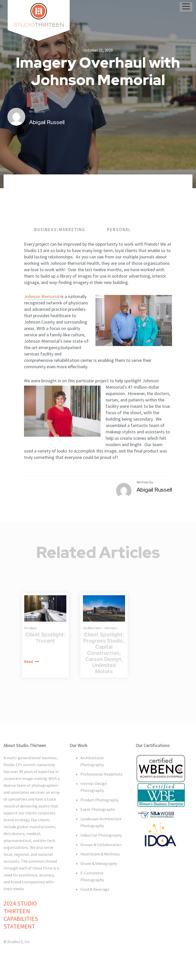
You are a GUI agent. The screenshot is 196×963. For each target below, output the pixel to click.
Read (29, 661)
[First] (104, 608)
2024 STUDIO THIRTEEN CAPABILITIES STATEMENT (21, 914)
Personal (119, 229)
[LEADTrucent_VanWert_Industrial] (45, 608)
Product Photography (99, 799)
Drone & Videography (98, 863)
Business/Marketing (60, 229)
